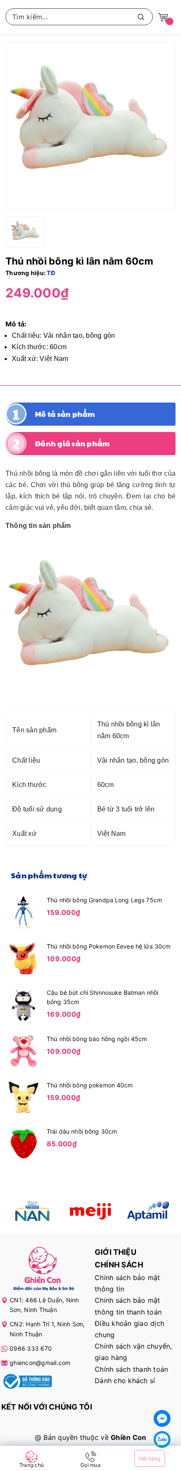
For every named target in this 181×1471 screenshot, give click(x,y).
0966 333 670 (31, 1348)
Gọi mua (90, 1465)
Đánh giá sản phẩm (72, 443)
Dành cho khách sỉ (125, 1380)
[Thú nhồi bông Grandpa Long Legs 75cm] (23, 911)
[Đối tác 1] (33, 1211)
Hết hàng (149, 1458)
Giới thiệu (115, 1252)
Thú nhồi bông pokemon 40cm (90, 1085)
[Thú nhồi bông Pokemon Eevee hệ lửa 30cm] (23, 958)
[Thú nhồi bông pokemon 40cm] (23, 1096)
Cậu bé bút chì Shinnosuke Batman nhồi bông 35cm (102, 997)
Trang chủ (31, 1465)
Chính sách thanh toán (131, 1369)
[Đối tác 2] (91, 1211)
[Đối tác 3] (148, 1211)
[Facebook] (162, 1418)
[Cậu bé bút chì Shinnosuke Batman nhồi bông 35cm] (23, 1004)
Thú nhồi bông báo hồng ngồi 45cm (97, 1038)
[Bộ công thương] (26, 1383)
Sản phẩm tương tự (49, 875)
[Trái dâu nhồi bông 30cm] (23, 1143)
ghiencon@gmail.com (40, 1362)
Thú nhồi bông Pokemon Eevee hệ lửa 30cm (108, 946)
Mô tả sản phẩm (65, 414)
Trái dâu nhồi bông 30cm (82, 1131)
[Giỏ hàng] (163, 16)
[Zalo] (162, 1439)
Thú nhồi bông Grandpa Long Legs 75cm (104, 900)
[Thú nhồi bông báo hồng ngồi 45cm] (23, 1050)
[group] (90, 125)
